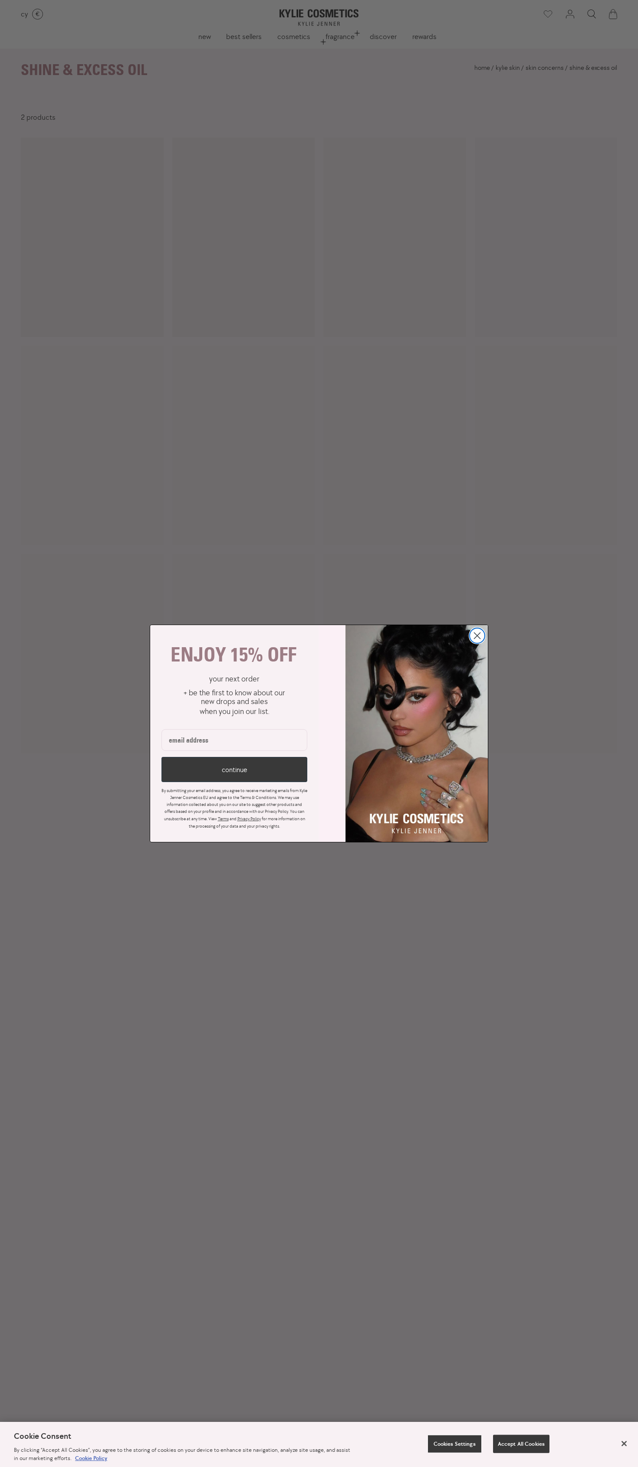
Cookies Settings (455, 1443)
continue (234, 769)
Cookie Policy (91, 1458)
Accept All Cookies (521, 1443)
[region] (319, 1444)
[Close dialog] (477, 635)
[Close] (624, 1443)
